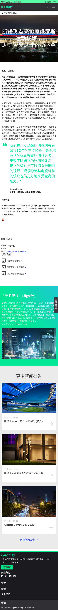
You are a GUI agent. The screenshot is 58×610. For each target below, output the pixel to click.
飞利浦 (6, 309)
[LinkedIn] (10, 576)
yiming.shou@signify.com (17, 251)
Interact (28, 309)
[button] (56, 305)
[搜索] (47, 7)
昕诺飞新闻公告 (10, 13)
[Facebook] (2, 576)
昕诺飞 (4, 303)
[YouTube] (14, 576)
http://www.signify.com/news (14, 324)
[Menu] (54, 7)
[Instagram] (6, 576)
